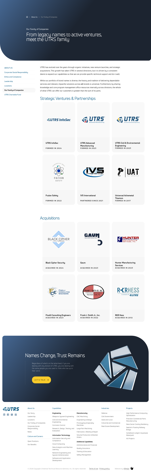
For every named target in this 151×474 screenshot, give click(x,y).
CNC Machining (82, 416)
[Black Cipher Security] (58, 256)
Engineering (56, 413)
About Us (34, 17)
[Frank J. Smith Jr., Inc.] (93, 309)
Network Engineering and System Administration (61, 454)
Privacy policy (104, 468)
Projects (129, 408)
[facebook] (8, 415)
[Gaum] (93, 256)
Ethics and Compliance (12, 77)
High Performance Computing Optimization (136, 414)
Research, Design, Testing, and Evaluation (63, 429)
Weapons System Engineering (63, 416)
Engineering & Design (84, 420)
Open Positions (33, 441)
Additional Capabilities (85, 442)
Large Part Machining (84, 428)
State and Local (107, 420)
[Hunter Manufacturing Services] (128, 256)
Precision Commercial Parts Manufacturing (136, 420)
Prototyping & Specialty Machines (85, 424)
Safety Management (84, 455)
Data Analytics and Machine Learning (62, 448)
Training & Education (84, 451)
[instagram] (16, 415)
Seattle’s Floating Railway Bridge (135, 428)
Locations (8, 86)
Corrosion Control (58, 425)
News (30, 432)
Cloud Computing (58, 444)
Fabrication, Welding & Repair (87, 432)
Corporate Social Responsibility (16, 72)
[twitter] (12, 415)
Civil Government (107, 416)
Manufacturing (82, 413)
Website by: (122, 468)
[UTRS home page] (27, 17)
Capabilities (56, 408)
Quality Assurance (83, 448)
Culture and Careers (35, 436)
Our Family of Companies (14, 90)
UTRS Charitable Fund (12, 94)
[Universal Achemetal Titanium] (128, 189)
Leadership (8, 81)
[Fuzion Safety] (58, 189)
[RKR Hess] (128, 309)
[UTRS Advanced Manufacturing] (93, 136)
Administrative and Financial (87, 445)
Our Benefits (32, 444)
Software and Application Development (61, 459)
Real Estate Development (110, 426)
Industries (105, 408)
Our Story (31, 413)
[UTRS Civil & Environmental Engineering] (128, 136)
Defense (104, 413)
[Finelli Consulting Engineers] (58, 309)
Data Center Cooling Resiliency (137, 424)
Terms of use (93, 468)
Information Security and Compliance (61, 439)
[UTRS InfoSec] (58, 136)
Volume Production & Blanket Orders (87, 436)
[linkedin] (4, 415)
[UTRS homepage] (10, 411)
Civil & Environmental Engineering (59, 421)
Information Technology (61, 435)
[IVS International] (93, 189)
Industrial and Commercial (110, 423)
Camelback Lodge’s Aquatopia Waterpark (137, 434)
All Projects (130, 438)
